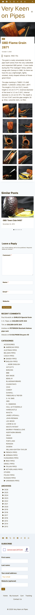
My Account (14, 596)
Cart (22, 596)
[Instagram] (13, 1)
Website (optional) (8, 581)
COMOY (9, 390)
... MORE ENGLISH (13, 364)
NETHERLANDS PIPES (14, 469)
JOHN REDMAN (12, 418)
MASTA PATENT (12, 427)
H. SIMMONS (11, 404)
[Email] (3, 1)
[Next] (32, 212)
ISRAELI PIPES (9, 464)
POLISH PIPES (9, 475)
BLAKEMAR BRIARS (13, 381)
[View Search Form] (33, 2)
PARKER (9, 438)
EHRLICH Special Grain (23, 317)
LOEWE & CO (11, 424)
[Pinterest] (17, 538)
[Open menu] (32, 11)
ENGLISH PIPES (12, 361)
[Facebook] (6, 1)
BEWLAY (9, 378)
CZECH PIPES (9, 356)
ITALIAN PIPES (11, 466)
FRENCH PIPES (11, 452)
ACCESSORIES (9, 344)
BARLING (9, 370)
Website (6, 301)
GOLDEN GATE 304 (19, 321)
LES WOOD (10, 421)
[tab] (13, 229)
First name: (5, 557)
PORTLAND (10, 441)
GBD (3, 39)
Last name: (5, 565)
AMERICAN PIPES (12, 347)
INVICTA (9, 413)
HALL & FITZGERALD (14, 407)
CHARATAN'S (11, 384)
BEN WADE (10, 376)
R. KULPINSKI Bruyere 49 (19, 335)
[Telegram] (17, 1)
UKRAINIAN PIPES (12, 481)
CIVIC (8, 387)
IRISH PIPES (10, 461)
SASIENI (9, 447)
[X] (10, 1)
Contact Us (17, 599)
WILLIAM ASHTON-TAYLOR (16, 449)
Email (5, 292)
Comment (7, 255)
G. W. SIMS (10, 398)
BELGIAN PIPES (9, 353)
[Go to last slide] (3, 212)
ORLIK (8, 435)
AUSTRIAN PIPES (10, 350)
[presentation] (17, 207)
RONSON (9, 444)
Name (6, 282)
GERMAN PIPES (12, 455)
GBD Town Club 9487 (12, 220)
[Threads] (21, 1)
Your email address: (9, 573)
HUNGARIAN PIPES (11, 458)
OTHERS (7, 472)
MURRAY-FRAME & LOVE (15, 430)
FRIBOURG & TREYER (14, 395)
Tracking (28, 596)
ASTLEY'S (10, 367)
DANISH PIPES (11, 359)
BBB (7, 373)
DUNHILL (9, 393)
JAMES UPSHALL (12, 415)
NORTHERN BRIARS (13, 432)
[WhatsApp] (25, 1)
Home (5, 596)
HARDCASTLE (11, 410)
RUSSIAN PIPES (10, 478)
